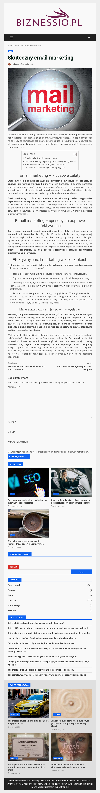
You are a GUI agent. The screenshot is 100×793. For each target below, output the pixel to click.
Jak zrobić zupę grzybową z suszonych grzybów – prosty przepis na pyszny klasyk (48, 628)
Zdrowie (12, 610)
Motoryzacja (14, 605)
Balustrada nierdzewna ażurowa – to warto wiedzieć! (27, 366)
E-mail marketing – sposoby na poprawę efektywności (50, 161)
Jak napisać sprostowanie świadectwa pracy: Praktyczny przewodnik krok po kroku (49, 633)
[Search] (89, 37)
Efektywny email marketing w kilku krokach (45, 164)
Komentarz (14, 386)
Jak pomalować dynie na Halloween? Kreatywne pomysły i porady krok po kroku (47, 675)
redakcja (15, 64)
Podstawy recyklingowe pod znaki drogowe (74, 366)
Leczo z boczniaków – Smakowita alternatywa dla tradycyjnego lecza (42, 638)
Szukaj (13, 567)
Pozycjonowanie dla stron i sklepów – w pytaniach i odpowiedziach (28, 482)
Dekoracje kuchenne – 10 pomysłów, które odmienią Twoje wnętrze (41, 643)
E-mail (11, 431)
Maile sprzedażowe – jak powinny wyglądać (47, 167)
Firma (10, 51)
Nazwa (12, 421)
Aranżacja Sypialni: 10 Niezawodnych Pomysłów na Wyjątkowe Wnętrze (42, 656)
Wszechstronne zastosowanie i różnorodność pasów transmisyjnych (28, 523)
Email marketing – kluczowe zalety (41, 158)
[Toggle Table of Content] (73, 154)
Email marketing (17, 198)
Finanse (11, 590)
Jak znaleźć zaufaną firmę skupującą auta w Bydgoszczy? (36, 623)
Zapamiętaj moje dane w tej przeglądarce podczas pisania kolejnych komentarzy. (49, 451)
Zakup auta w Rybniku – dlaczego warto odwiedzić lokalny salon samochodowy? (71, 482)
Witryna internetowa (18, 441)
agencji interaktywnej (38, 344)
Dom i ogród (14, 585)
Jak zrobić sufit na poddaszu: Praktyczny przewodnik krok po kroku (41, 670)
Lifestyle (12, 600)
